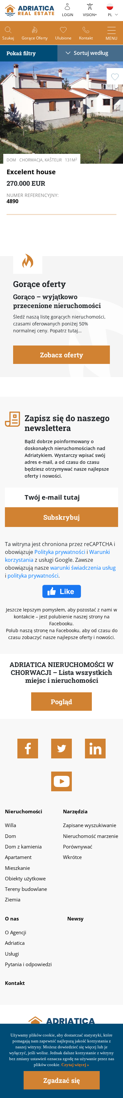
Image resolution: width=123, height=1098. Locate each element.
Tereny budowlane (26, 889)
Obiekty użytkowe (25, 878)
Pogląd (83, 145)
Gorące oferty (35, 38)
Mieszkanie (17, 868)
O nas (12, 918)
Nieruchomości (23, 811)
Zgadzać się (61, 1080)
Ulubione (63, 38)
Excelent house (31, 172)
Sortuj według (91, 53)
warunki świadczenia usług (83, 567)
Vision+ (90, 14)
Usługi (12, 953)
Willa (10, 825)
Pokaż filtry (21, 53)
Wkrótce (72, 857)
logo (29, 10)
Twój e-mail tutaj (52, 497)
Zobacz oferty (61, 354)
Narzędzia (75, 811)
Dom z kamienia (23, 846)
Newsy (75, 918)
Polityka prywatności (59, 552)
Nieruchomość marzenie (90, 836)
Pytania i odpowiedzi (28, 964)
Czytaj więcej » (74, 1064)
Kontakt (86, 38)
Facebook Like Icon (61, 595)
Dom (10, 836)
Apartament (18, 857)
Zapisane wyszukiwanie (89, 825)
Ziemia (12, 899)
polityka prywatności (33, 575)
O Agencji (15, 932)
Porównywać (77, 846)
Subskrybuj (61, 517)
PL (110, 14)
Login (67, 14)
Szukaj (8, 38)
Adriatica (15, 943)
